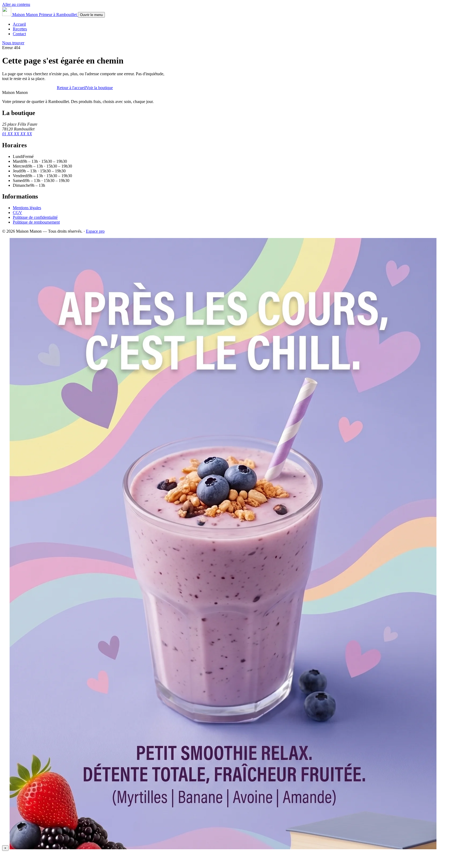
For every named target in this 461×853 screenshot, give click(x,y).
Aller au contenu (16, 4)
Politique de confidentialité (35, 217)
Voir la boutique (99, 87)
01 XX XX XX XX (17, 134)
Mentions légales (27, 207)
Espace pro (95, 231)
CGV (17, 212)
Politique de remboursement (36, 222)
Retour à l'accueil (71, 87)
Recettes (20, 29)
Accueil (19, 24)
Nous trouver (13, 43)
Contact (19, 33)
